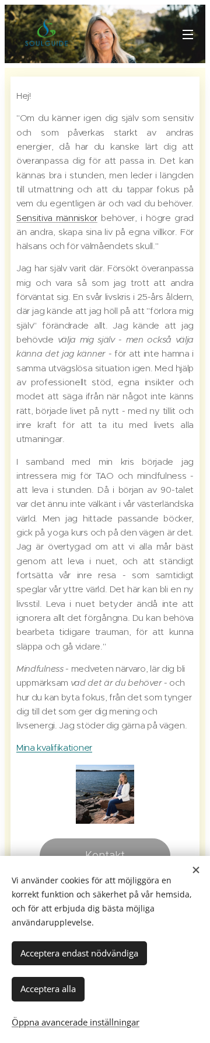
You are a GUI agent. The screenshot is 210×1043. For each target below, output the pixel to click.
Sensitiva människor (56, 217)
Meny (188, 34)
